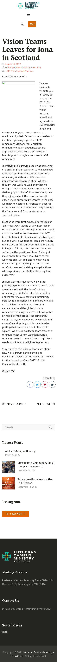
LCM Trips (10, 71)
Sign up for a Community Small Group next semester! (36, 464)
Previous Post (16, 404)
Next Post (44, 404)
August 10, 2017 (13, 64)
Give (32, 24)
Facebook (30, 384)
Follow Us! (16, 513)
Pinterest (45, 384)
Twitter (37, 384)
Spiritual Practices (24, 71)
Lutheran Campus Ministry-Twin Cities (23, 67)
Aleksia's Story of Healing (20, 451)
